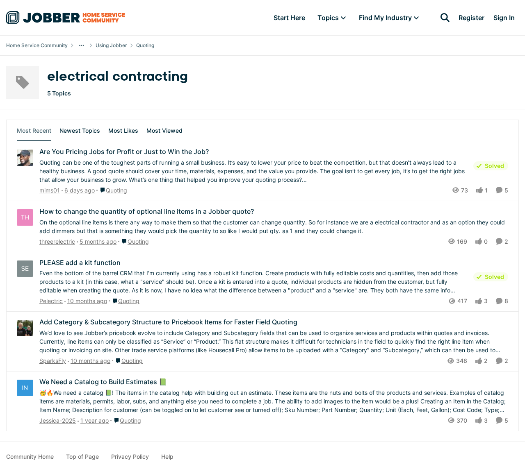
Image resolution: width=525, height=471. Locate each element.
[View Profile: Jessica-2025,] (25, 388)
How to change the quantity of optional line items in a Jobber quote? (146, 211)
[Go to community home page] (65, 18)
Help (167, 456)
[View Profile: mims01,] (25, 157)
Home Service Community (37, 45)
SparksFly (52, 360)
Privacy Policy (130, 456)
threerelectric (57, 241)
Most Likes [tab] (123, 130)
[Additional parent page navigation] (82, 45)
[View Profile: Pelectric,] (25, 268)
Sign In (504, 18)
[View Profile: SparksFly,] (25, 328)
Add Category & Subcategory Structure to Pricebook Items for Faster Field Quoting (168, 322)
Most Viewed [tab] (164, 130)
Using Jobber (111, 45)
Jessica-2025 (57, 420)
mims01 (49, 190)
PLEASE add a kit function (80, 262)
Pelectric (51, 300)
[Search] (445, 18)
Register (471, 18)
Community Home (30, 456)
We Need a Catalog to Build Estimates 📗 (103, 382)
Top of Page (82, 456)
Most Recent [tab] (34, 130)
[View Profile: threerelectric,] (25, 217)
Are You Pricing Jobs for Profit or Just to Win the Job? (124, 151)
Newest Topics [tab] (79, 130)
